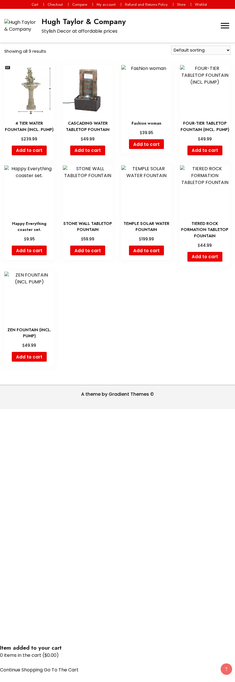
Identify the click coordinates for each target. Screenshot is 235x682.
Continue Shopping (21, 670)
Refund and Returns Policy (146, 4)
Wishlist (201, 4)
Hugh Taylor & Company (84, 21)
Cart (35, 4)
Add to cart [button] (29, 150)
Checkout (55, 4)
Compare (79, 4)
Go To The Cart (61, 670)
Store (181, 4)
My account (106, 4)
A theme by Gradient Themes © (117, 394)
